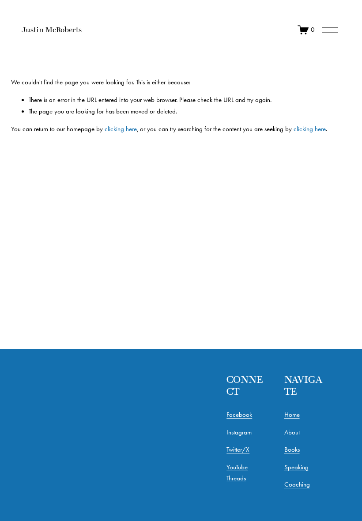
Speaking (296, 467)
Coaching (297, 484)
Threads (236, 478)
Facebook (239, 415)
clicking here (121, 129)
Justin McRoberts (52, 29)
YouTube (237, 467)
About (292, 432)
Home (292, 415)
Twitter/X (237, 449)
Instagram (239, 432)
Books (292, 449)
